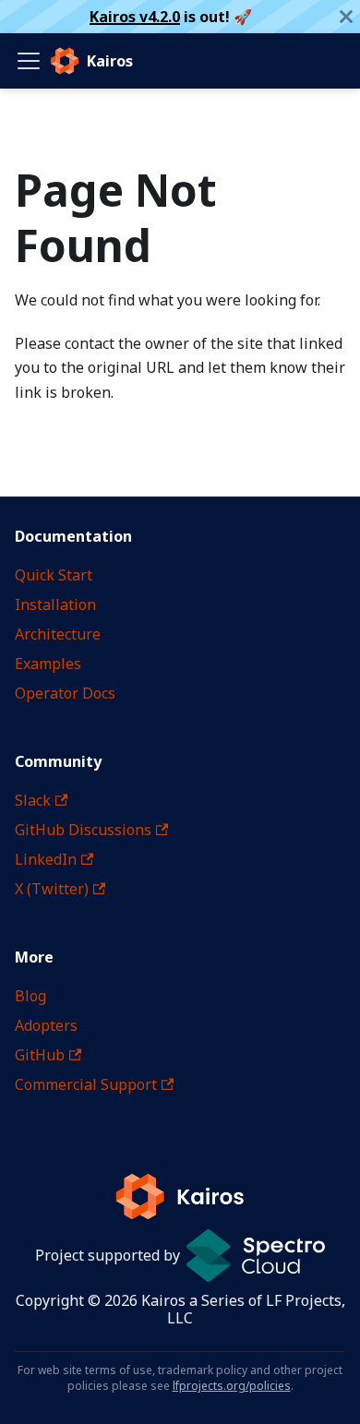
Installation (55, 604)
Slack (33, 800)
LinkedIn (46, 859)
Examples (48, 663)
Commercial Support (86, 1084)
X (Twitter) (52, 889)
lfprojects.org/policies (232, 1386)
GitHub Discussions (83, 830)
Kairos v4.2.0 (135, 16)
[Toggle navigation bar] (28, 61)
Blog (30, 996)
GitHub (40, 1055)
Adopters (46, 1025)
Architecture (58, 634)
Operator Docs (65, 693)
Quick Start (53, 575)
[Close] (346, 16)
